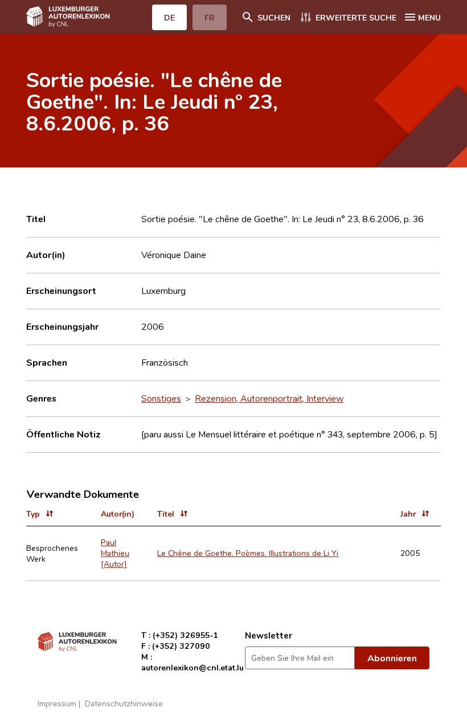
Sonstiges (161, 398)
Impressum (57, 703)
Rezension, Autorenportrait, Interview (269, 398)
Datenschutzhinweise (124, 703)
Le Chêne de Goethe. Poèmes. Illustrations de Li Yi (247, 552)
